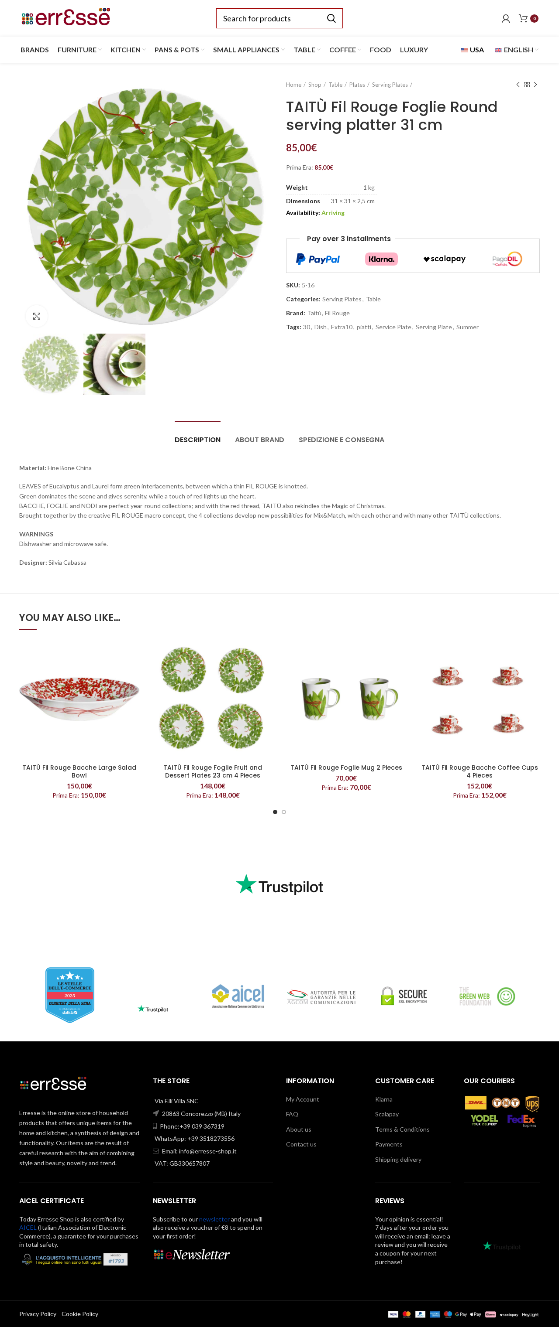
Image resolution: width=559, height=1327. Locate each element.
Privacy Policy (37, 1313)
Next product (535, 84)
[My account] (505, 18)
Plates (357, 84)
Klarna (384, 1099)
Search (331, 18)
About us (298, 1129)
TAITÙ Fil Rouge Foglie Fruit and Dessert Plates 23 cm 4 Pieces (212, 771)
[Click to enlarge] (37, 316)
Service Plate (393, 327)
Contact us (301, 1144)
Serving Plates (390, 84)
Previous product (518, 84)
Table (335, 84)
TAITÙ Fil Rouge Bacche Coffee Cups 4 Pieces (479, 771)
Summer (467, 327)
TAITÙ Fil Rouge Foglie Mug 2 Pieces (346, 767)
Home (293, 84)
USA (476, 49)
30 (306, 327)
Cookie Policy (80, 1313)
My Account (302, 1099)
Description (198, 440)
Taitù (314, 313)
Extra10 (341, 327)
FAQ (292, 1114)
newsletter (214, 1219)
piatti (364, 327)
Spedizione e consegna (341, 440)
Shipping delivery (398, 1159)
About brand (259, 440)
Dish (320, 327)
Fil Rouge (337, 313)
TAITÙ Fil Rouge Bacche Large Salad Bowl (79, 771)
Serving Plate (434, 327)
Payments (389, 1144)
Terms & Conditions (402, 1129)
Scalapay (387, 1114)
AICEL (28, 1227)
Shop (314, 84)
